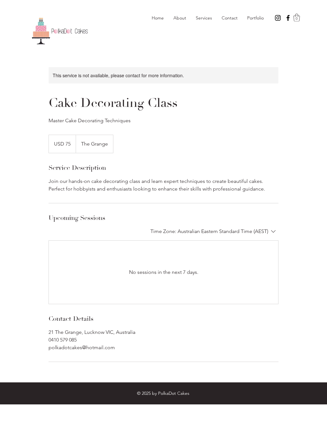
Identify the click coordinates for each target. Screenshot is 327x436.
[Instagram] (278, 18)
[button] (296, 17)
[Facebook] (288, 18)
